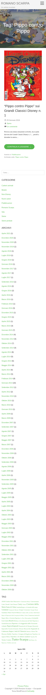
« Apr (3, 674)
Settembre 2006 (8, 462)
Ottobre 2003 (6, 515)
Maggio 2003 (7, 524)
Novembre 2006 (8, 453)
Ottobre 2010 (6, 400)
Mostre (4, 190)
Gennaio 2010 (7, 409)
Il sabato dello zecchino (27, 612)
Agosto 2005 (6, 488)
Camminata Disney (25, 601)
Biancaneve (17, 601)
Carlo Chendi (5, 604)
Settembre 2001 (8, 554)
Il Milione (18, 612)
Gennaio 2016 (7, 308)
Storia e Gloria (31, 631)
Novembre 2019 (8, 247)
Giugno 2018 (6, 260)
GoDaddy (30, 691)
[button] (43, 3)
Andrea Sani (9, 601)
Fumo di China (11, 607)
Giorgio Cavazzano (24, 610)
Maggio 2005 (7, 497)
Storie (4, 216)
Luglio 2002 (6, 532)
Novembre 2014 (8, 339)
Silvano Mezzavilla (24, 629)
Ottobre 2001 (6, 550)
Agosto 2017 (6, 273)
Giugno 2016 (6, 291)
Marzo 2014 (6, 374)
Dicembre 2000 (7, 581)
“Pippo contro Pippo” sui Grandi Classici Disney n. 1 (22, 110)
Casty (20, 604)
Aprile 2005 (6, 502)
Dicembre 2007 (7, 422)
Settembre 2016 (8, 282)
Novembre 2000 (8, 585)
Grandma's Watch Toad (8, 612)
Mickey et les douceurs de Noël (23, 621)
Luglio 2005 (6, 493)
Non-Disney (6, 194)
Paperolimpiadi (13, 626)
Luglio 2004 (6, 506)
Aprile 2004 (6, 510)
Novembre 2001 (8, 545)
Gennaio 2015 (7, 330)
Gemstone (5, 610)
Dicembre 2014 (7, 335)
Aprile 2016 (6, 295)
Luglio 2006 (6, 471)
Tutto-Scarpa (20, 639)
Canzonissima (35, 601)
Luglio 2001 (6, 559)
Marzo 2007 (6, 444)
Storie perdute (7, 221)
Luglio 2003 (6, 519)
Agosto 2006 (6, 466)
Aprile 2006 (6, 475)
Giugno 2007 (6, 436)
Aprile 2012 (6, 392)
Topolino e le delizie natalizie (20, 636)
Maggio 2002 (7, 537)
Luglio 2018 (6, 255)
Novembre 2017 (8, 269)
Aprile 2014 (6, 370)
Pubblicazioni (16, 154)
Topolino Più (33, 636)
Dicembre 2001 (7, 541)
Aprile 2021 (6, 233)
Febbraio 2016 (7, 304)
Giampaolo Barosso (14, 610)
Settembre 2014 (8, 348)
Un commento (12, 126)
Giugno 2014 (6, 361)
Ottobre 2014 (6, 343)
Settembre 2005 (8, 484)
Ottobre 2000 (6, 589)
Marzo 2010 (6, 405)
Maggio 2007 (7, 440)
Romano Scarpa (15, 3)
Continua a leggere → (19, 147)
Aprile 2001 (6, 572)
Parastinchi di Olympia (25, 626)
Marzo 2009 (6, 418)
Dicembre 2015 (7, 313)
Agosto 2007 (6, 431)
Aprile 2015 (6, 321)
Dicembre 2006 (7, 449)
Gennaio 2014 (7, 383)
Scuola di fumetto (13, 629)
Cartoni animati (7, 185)
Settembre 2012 (8, 387)
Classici (24, 604)
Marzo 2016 (6, 299)
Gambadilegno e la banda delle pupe (27, 607)
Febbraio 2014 (7, 378)
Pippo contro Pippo (21, 157)
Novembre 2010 (8, 396)
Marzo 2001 (6, 576)
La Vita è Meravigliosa (25, 618)
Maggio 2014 (7, 365)
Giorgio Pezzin (34, 610)
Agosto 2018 (6, 251)
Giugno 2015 (6, 317)
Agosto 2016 (6, 286)
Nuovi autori (6, 199)
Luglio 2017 (6, 277)
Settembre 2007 (8, 427)
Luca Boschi (9, 621)
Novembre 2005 (8, 480)
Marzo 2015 (6, 326)
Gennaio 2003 (7, 528)
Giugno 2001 (6, 563)
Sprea (9, 123)
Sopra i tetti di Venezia (17, 631)
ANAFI (4, 601)
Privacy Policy (23, 686)
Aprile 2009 (6, 414)
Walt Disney (32, 640)
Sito (3, 212)
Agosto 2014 (6, 352)
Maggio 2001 (7, 567)
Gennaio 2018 (7, 264)
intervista (36, 612)
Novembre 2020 (8, 242)
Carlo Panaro (13, 604)
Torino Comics (6, 640)
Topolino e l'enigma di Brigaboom (22, 634)
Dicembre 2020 (7, 238)
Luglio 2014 (6, 356)
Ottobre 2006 (6, 458)
